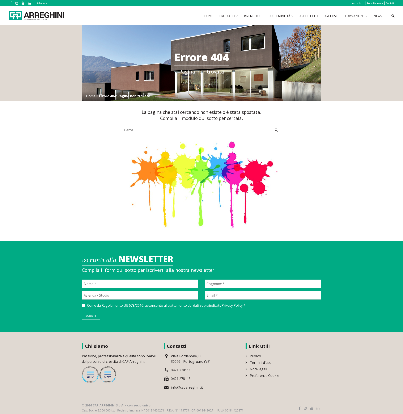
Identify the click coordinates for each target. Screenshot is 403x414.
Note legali (258, 369)
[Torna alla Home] (36, 15)
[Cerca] (276, 130)
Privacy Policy (232, 305)
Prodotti (227, 16)
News (378, 16)
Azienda (356, 3)
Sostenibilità (279, 16)
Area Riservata (375, 3)
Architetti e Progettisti (319, 16)
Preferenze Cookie (264, 375)
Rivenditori (253, 16)
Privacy (255, 356)
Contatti (390, 3)
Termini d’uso (260, 362)
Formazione (354, 16)
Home (208, 16)
